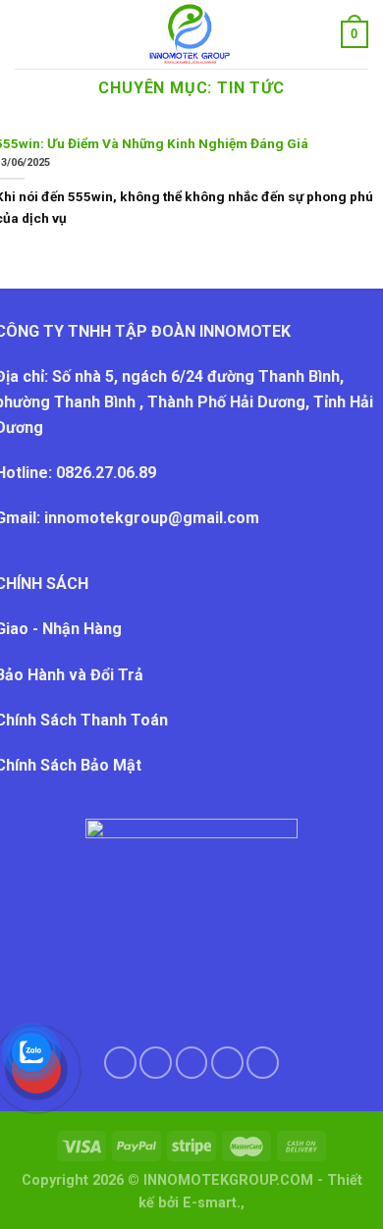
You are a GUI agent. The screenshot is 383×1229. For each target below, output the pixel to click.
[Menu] (26, 34)
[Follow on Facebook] (120, 1062)
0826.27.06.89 (108, 472)
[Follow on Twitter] (192, 1062)
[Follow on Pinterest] (262, 1062)
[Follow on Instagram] (155, 1062)
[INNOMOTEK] (189, 34)
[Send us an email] (227, 1062)
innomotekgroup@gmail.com (151, 517)
